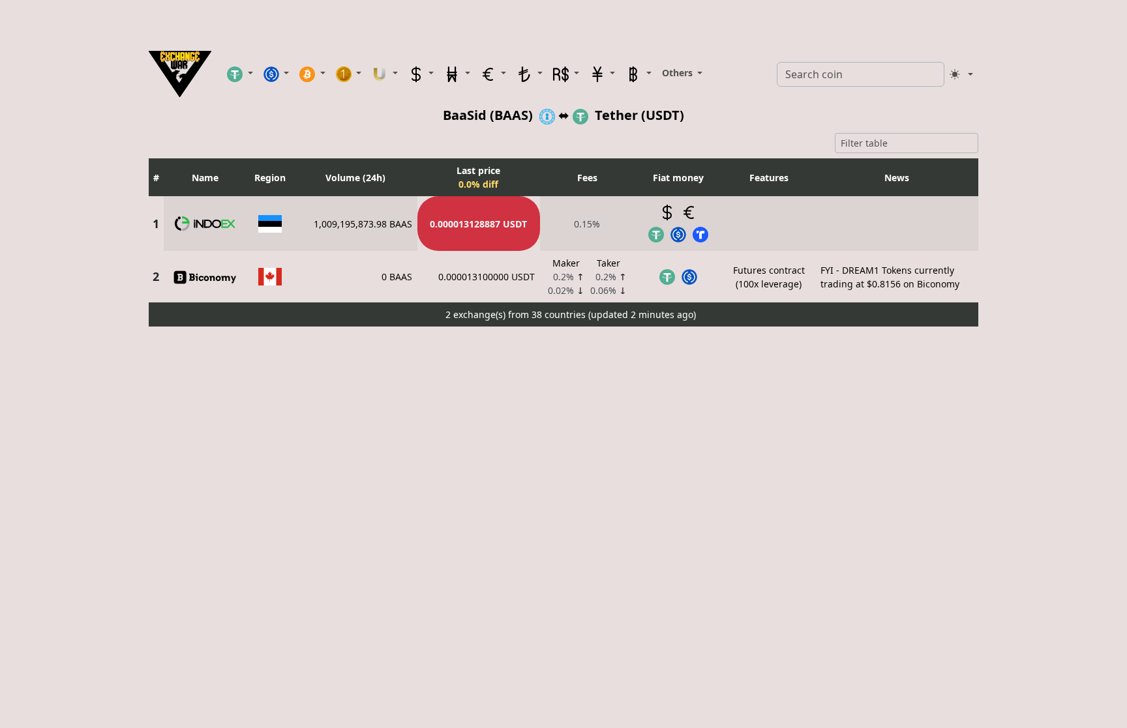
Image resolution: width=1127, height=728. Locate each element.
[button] (240, 74)
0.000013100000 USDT (486, 276)
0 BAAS (397, 276)
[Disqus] (563, 495)
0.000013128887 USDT (478, 224)
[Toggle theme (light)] (961, 74)
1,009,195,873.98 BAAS (363, 224)
